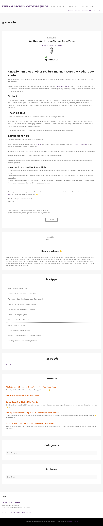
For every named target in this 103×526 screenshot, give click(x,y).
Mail (23, 512)
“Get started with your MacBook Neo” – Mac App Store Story (31, 387)
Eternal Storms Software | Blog (25, 6)
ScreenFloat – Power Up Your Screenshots (22, 294)
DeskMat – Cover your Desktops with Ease (22, 309)
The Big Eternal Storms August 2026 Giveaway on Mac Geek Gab (33, 413)
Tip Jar (98, 11)
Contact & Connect (81, 11)
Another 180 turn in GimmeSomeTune (51, 41)
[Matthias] (51, 50)
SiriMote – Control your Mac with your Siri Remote (24, 335)
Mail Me (92, 11)
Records (38, 144)
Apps (4, 512)
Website (70, 11)
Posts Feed (9, 365)
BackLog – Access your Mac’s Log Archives (22, 341)
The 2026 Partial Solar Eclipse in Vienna (22, 395)
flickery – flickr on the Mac (16, 325)
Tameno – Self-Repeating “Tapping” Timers (22, 304)
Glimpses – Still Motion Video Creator (20, 320)
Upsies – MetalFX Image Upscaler (19, 330)
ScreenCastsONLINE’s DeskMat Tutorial (22, 402)
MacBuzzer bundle (81, 144)
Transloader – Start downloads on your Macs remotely (25, 299)
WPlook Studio (73, 521)
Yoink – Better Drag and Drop (17, 288)
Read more (51, 219)
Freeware (44, 46)
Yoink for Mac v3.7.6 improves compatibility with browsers (30, 423)
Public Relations (56, 46)
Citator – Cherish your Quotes (17, 315)
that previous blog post (63, 86)
